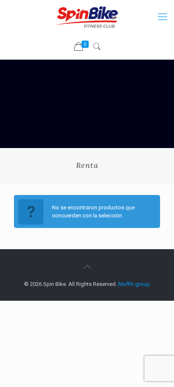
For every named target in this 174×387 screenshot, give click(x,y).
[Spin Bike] (87, 17)
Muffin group (134, 284)
